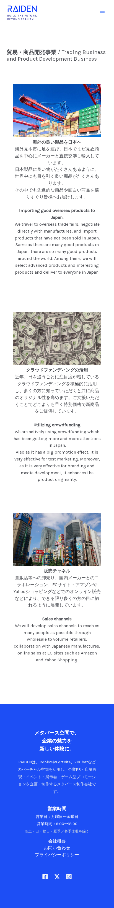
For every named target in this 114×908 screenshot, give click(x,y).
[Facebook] (45, 877)
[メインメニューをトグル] (102, 12)
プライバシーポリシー (57, 854)
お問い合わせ (57, 847)
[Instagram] (69, 877)
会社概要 (57, 841)
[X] (57, 877)
